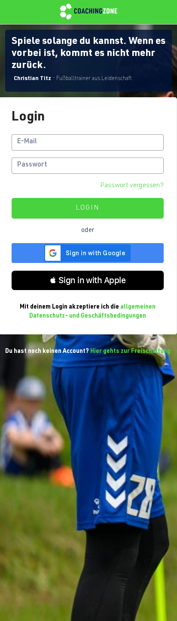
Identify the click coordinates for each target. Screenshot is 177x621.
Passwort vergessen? (132, 185)
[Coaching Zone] (88, 12)
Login (88, 208)
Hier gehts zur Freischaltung (130, 352)
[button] (88, 280)
